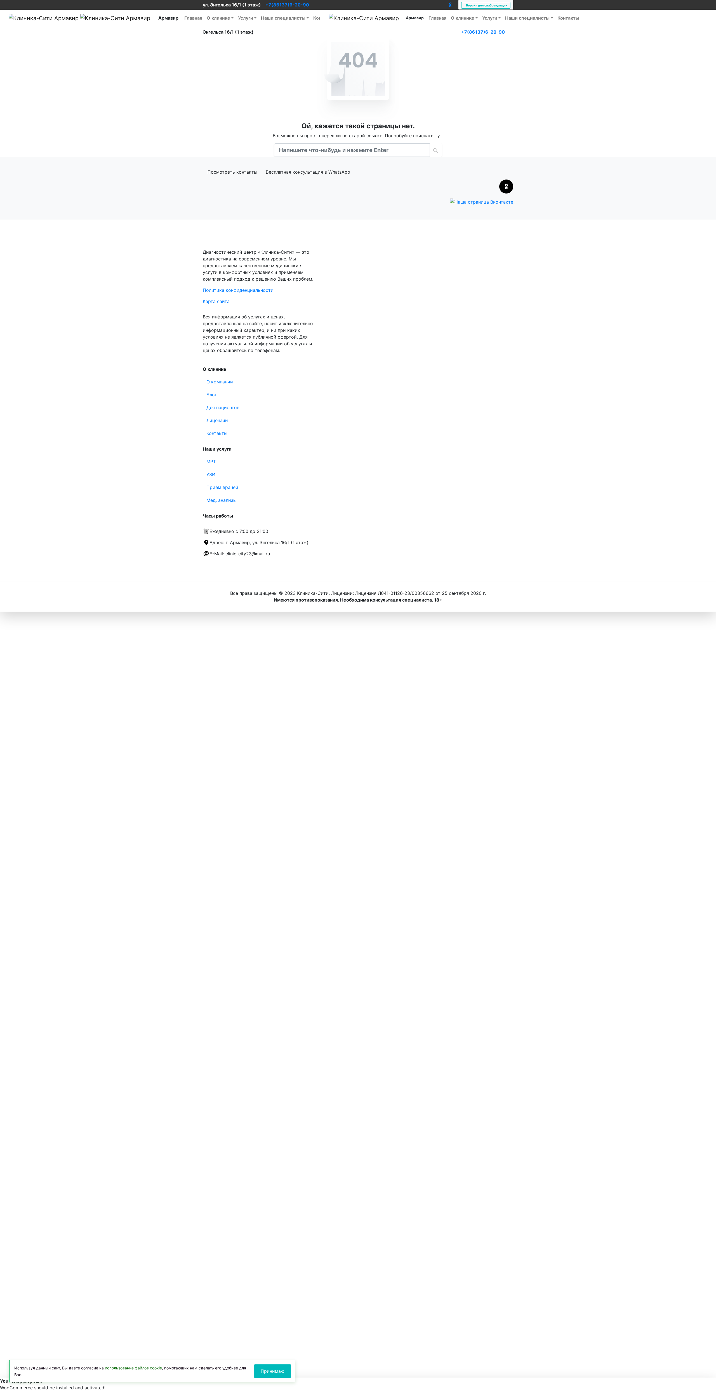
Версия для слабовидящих (485, 5)
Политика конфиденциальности (238, 290)
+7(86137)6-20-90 (287, 5)
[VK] (444, 5)
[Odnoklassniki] (450, 5)
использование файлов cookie (133, 1368)
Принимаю (272, 1371)
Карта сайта (216, 301)
